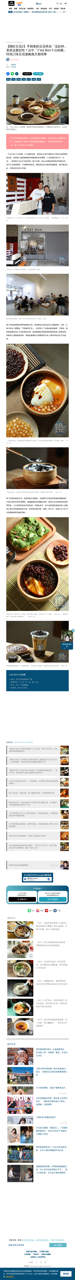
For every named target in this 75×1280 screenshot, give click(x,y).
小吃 (13, 79)
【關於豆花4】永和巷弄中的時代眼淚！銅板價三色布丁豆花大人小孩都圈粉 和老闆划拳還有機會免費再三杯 (33, 760)
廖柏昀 (13, 65)
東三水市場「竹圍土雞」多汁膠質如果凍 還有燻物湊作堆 (31, 793)
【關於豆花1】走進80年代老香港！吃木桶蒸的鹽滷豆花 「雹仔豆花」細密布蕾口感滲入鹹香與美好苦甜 (33, 771)
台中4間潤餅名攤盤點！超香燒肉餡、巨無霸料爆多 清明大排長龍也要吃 (33, 825)
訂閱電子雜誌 (44, 1251)
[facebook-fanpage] (37, 1262)
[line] (31, 1262)
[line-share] (12, 73)
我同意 (66, 1273)
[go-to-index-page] (38, 3)
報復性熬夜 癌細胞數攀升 (19, 865)
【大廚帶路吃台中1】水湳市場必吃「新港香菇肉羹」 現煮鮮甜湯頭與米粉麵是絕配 (33, 814)
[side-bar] (66, 3)
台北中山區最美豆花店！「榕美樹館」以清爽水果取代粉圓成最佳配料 (33, 782)
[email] (45, 1262)
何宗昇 (13, 67)
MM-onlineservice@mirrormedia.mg (40, 1266)
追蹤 (41, 910)
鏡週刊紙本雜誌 (28, 1240)
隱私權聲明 (10, 1277)
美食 (8, 79)
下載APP (36, 1254)
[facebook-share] (8, 73)
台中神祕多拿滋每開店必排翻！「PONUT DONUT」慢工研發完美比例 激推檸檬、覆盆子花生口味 (33, 846)
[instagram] (41, 1262)
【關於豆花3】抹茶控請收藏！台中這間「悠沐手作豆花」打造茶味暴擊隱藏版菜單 (33, 750)
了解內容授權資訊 (57, 1240)
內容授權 (27, 1254)
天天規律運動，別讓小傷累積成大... (51, 1087)
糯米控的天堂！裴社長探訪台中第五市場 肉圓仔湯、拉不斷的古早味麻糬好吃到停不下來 (33, 803)
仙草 (39, 79)
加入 (33, 910)
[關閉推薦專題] (73, 630)
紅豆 (28, 79)
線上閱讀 (58, 1245)
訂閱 (50, 910)
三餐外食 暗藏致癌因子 (46, 1117)
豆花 (23, 79)
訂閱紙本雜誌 (11, 3)
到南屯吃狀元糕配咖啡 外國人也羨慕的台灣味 (27, 836)
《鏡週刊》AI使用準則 (37, 1257)
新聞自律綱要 (46, 1254)
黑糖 (18, 79)
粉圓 (33, 79)
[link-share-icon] (16, 73)
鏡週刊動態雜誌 (42, 1240)
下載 (59, 910)
